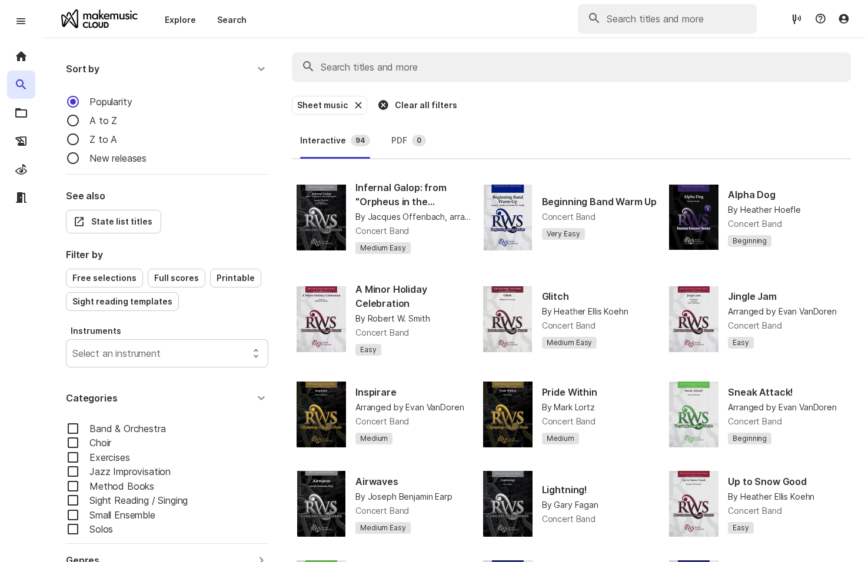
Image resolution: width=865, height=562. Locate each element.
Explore (180, 20)
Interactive (332, 140)
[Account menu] (844, 19)
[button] (167, 68)
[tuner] (797, 18)
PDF (406, 140)
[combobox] (73, 353)
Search (232, 20)
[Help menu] (820, 19)
